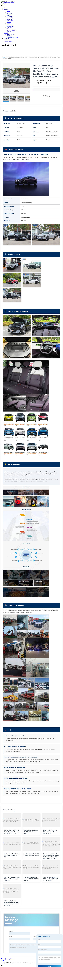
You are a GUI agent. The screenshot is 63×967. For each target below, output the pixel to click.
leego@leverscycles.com (8, 2)
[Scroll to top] (2, 965)
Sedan (8, 11)
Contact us (6, 38)
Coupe (8, 15)
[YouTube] (3, 4)
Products (6, 9)
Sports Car (9, 23)
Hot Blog (9, 35)
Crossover (9, 29)
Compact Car (10, 26)
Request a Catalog (8, 41)
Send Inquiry (46, 96)
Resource (6, 33)
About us (6, 40)
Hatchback (9, 13)
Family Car (9, 27)
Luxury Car (9, 24)
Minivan (9, 22)
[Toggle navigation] (2, 5)
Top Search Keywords (12, 37)
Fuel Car (9, 31)
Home (5, 8)
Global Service (10, 34)
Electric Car (10, 18)
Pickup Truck (10, 20)
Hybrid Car (9, 19)
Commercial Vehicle (12, 30)
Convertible (9, 16)
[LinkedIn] (2, 4)
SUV (8, 12)
